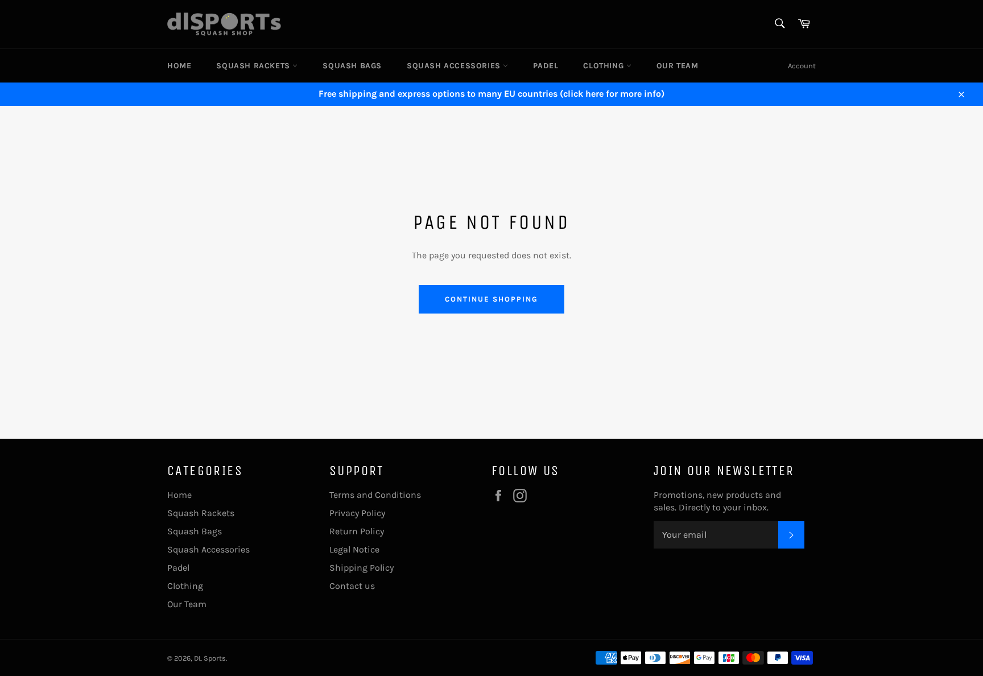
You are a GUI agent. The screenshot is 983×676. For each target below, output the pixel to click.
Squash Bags (352, 66)
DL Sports (210, 658)
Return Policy (356, 531)
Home (179, 66)
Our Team (677, 66)
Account (802, 65)
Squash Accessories (455, 66)
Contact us (352, 585)
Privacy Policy (357, 513)
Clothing (604, 66)
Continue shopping (491, 299)
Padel (545, 66)
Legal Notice (354, 549)
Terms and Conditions (375, 494)
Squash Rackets (254, 66)
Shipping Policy (361, 567)
